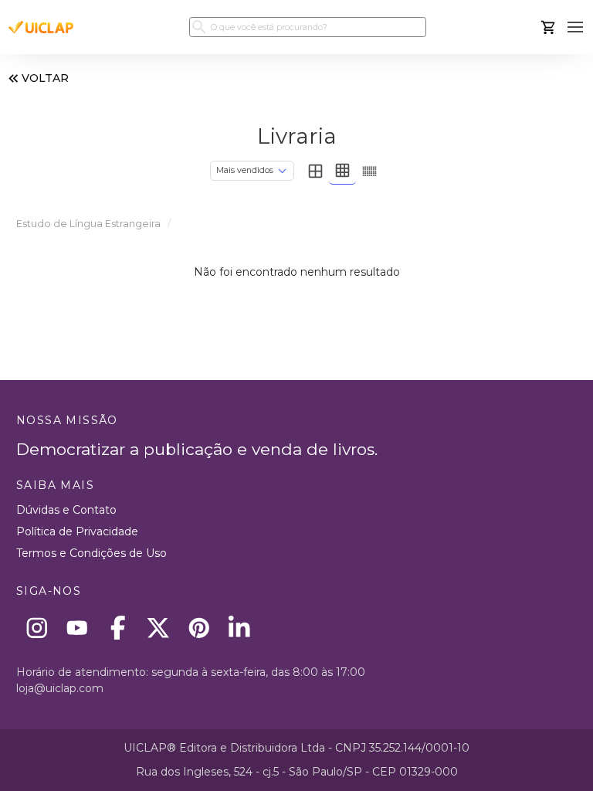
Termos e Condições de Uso (91, 553)
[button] (575, 27)
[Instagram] (36, 627)
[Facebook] (117, 627)
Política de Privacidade (77, 531)
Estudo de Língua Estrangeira (88, 223)
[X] (158, 627)
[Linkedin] (239, 627)
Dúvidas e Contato (66, 510)
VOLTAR (45, 78)
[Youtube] (77, 627)
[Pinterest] (198, 627)
